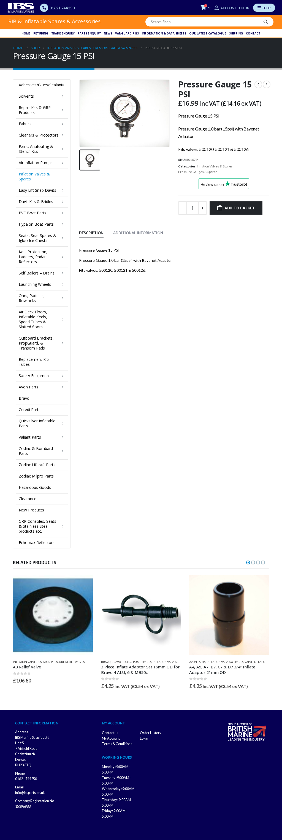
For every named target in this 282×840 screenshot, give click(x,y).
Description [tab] (91, 233)
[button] (248, 562)
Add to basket (239, 207)
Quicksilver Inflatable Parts (37, 423)
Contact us (110, 733)
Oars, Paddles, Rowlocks (32, 298)
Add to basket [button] (172, 584)
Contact (253, 33)
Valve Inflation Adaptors (263, 661)
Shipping (236, 33)
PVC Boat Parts (32, 212)
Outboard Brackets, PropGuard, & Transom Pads (36, 343)
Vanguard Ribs (127, 33)
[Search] (265, 21)
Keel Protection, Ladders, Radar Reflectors (33, 256)
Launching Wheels (35, 284)
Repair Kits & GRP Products (35, 110)
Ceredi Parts (29, 409)
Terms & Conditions (117, 744)
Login (144, 738)
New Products (31, 510)
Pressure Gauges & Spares (197, 172)
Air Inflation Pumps (36, 162)
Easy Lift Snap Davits (37, 190)
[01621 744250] (44, 7)
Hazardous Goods (35, 487)
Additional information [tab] (138, 233)
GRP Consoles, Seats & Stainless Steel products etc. (37, 526)
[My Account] (225, 8)
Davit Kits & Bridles (36, 201)
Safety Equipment (34, 375)
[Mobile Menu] (264, 8)
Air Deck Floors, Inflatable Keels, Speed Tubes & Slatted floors (33, 319)
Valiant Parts (30, 437)
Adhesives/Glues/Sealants (41, 84)
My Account (111, 738)
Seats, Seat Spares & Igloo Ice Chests (37, 238)
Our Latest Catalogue (207, 33)
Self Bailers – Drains (37, 273)
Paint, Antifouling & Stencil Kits (36, 149)
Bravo (24, 398)
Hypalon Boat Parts (36, 224)
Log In (244, 8)
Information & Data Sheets (164, 33)
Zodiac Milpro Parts (36, 476)
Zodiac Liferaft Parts (37, 464)
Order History (150, 733)
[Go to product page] (53, 615)
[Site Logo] (20, 8)
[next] (266, 84)
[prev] (258, 84)
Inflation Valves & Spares (215, 166)
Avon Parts (28, 387)
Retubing (40, 33)
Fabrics (25, 123)
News (108, 33)
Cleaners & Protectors (38, 135)
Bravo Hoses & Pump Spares (131, 661)
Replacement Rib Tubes (34, 362)
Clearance (27, 498)
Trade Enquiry (63, 33)
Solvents (26, 96)
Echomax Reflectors (37, 542)
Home (25, 33)
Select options (84, 584)
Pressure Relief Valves (68, 661)
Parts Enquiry (89, 33)
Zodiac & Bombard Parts (36, 451)
